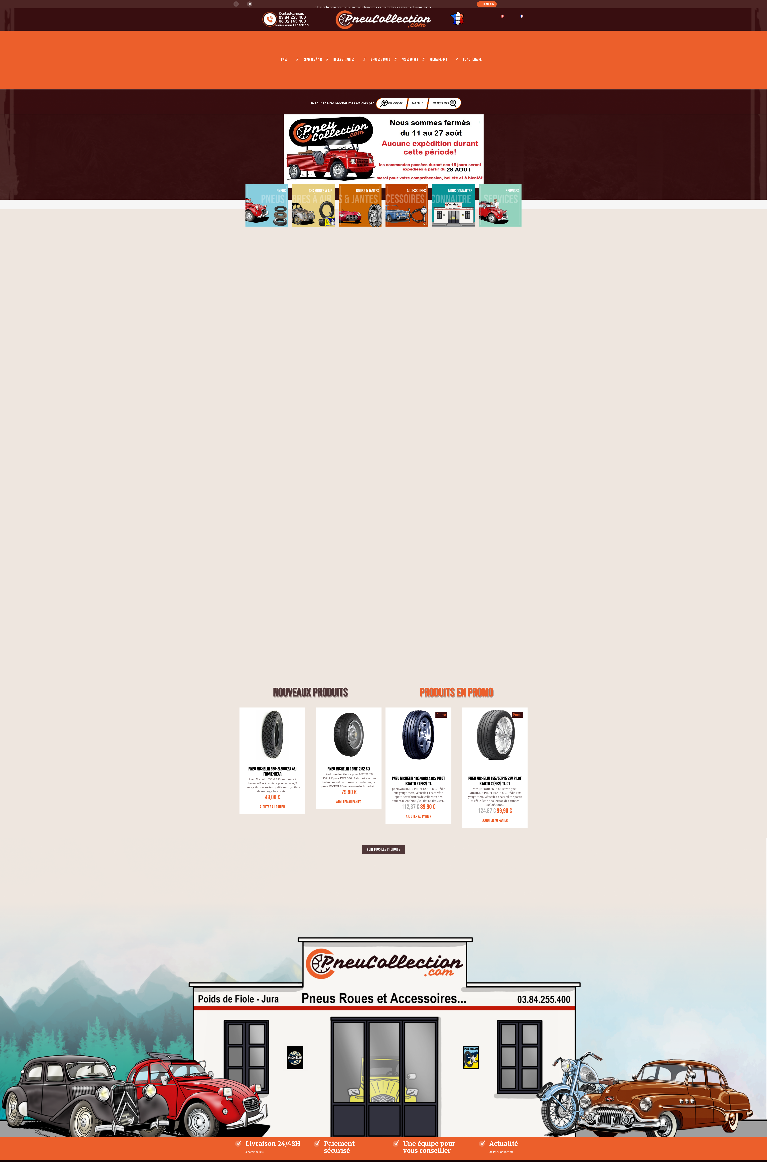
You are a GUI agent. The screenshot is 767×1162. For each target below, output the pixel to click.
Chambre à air (312, 59)
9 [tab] (324, 821)
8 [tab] (320, 821)
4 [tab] (304, 821)
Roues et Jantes (344, 59)
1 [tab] (292, 821)
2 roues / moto (380, 59)
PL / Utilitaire (472, 59)
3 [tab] (300, 821)
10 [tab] (328, 821)
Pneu (284, 59)
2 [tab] (296, 821)
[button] (487, 4)
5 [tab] (308, 821)
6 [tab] (312, 821)
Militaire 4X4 (438, 59)
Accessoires (410, 59)
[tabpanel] (383, 151)
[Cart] (500, 18)
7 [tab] (316, 821)
